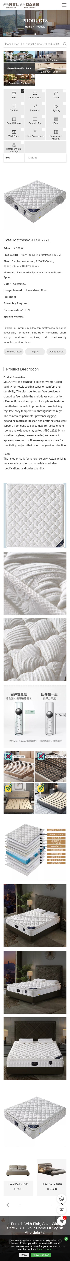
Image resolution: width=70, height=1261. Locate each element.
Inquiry (35, 351)
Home (28, 26)
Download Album (13, 351)
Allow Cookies (41, 1254)
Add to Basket (56, 351)
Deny (24, 1254)
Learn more (44, 1249)
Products (40, 26)
